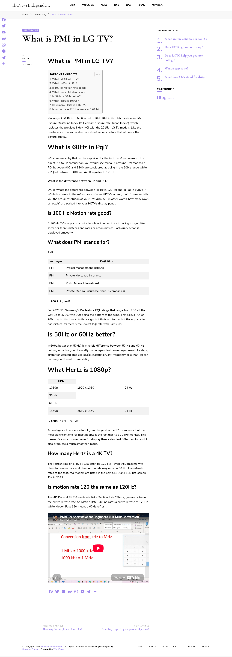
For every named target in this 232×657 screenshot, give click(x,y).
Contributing (31, 30)
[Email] (4, 32)
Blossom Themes (31, 649)
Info (128, 5)
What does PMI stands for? (68, 92)
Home (71, 5)
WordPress (58, 649)
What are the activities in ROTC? (186, 39)
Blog (104, 5)
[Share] (4, 64)
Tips (116, 5)
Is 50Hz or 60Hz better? (66, 96)
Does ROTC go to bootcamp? (184, 47)
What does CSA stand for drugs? (186, 77)
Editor (26, 58)
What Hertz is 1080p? (65, 101)
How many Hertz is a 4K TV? (69, 105)
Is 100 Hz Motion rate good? (69, 88)
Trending (88, 5)
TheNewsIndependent (31, 5)
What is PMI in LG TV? (65, 79)
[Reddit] (4, 38)
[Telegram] (4, 57)
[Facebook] (4, 19)
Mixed (141, 5)
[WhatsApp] (4, 45)
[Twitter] (4, 26)
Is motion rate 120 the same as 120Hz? (75, 109)
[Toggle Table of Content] (95, 74)
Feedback (157, 5)
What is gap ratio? (176, 68)
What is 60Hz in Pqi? (64, 83)
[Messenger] (4, 51)
